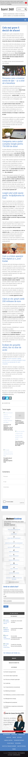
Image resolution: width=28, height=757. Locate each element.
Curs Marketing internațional (9, 691)
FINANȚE (14, 749)
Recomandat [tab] (14, 616)
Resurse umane (22, 734)
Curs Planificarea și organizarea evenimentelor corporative (13, 707)
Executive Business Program (14, 529)
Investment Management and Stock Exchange (14, 578)
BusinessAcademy (13, 753)
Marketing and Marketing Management (14, 543)
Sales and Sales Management (14, 547)
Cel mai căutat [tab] (14, 613)
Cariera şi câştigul (8, 740)
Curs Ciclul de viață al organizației (10, 675)
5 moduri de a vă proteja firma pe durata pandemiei (16, 645)
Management (14, 534)
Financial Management (14, 551)
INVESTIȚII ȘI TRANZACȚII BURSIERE (9, 746)
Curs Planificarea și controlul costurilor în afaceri (13, 694)
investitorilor (12, 331)
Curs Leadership (6, 683)
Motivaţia (19, 737)
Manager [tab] (14, 658)
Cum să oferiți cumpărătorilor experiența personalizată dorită (16, 637)
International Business (14, 573)
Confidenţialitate (16, 754)
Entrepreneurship (14, 564)
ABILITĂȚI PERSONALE (21, 746)
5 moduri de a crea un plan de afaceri (16, 621)
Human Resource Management (14, 538)
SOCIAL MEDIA (18, 743)
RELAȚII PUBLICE (10, 743)
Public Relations (14, 568)
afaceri (19, 51)
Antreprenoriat (6, 734)
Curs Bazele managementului (9, 672)
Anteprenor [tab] (14, 667)
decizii (5, 356)
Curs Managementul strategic (9, 698)
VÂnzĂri (14, 737)
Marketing (8, 737)
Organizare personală (19, 740)
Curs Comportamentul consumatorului (11, 687)
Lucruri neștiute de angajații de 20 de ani (17, 629)
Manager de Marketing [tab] (14, 662)
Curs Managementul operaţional (10, 702)
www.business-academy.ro (14, 582)
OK (26, 2)
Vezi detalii (9, 4)
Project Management (14, 555)
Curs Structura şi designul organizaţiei (11, 679)
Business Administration (14, 560)
